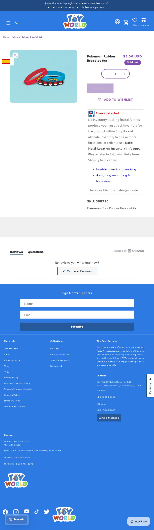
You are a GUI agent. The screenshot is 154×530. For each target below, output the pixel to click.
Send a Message (109, 417)
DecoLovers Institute (63, 7)
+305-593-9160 (22, 457)
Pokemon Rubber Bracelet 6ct (27, 37)
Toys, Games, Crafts (60, 360)
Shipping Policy (12, 395)
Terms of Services (12, 400)
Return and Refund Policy (17, 383)
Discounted (56, 366)
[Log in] (117, 21)
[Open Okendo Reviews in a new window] (128, 251)
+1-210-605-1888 (106, 410)
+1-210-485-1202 (23, 464)
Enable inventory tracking (116, 169)
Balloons (55, 348)
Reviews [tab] (16, 252)
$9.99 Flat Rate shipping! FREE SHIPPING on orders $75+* (76, 3)
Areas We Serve (12, 360)
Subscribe (77, 326)
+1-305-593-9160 (106, 397)
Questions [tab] (36, 252)
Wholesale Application (92, 7)
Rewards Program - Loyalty (18, 389)
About (7, 354)
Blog (6, 366)
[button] (8, 23)
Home (6, 37)
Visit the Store (11, 348)
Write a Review (81, 272)
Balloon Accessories (60, 354)
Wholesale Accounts (14, 406)
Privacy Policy (11, 377)
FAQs (6, 372)
